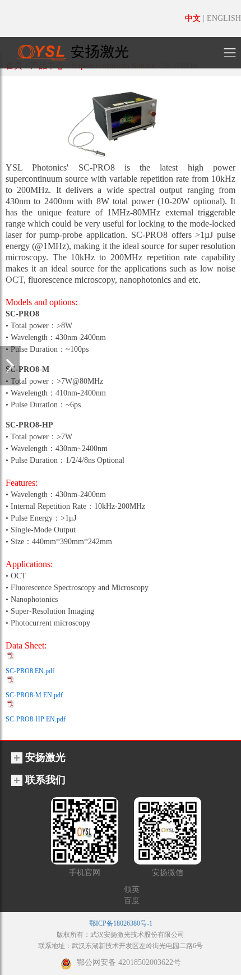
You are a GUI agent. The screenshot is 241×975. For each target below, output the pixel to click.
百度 (132, 900)
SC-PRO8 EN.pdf (30, 671)
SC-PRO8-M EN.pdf (34, 695)
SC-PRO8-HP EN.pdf (36, 719)
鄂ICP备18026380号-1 (120, 923)
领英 (132, 889)
